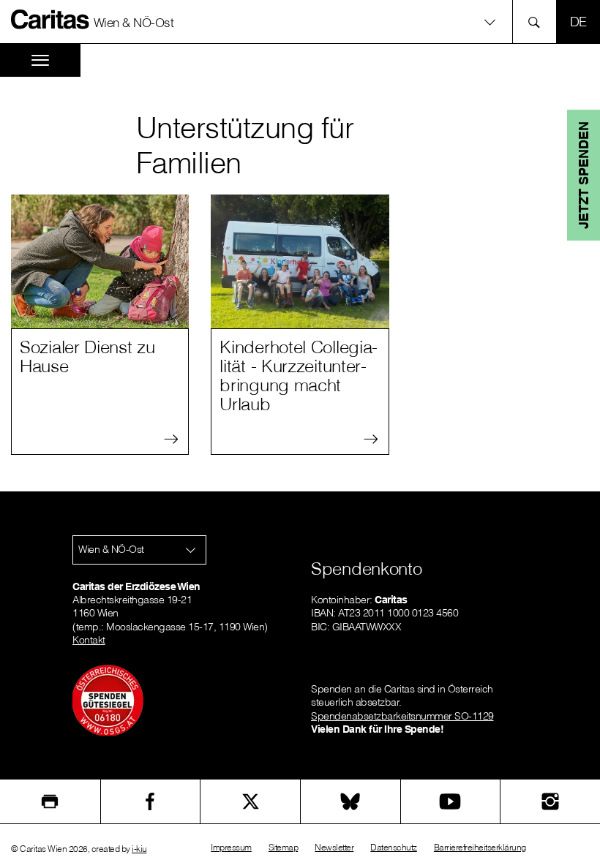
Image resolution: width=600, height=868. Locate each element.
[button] (300, 21)
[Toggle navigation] (40, 60)
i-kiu (139, 848)
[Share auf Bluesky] (350, 801)
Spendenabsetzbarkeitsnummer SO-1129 (402, 715)
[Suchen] (538, 21)
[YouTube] (450, 801)
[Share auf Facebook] (150, 801)
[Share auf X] (250, 801)
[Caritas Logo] (50, 19)
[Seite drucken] (50, 801)
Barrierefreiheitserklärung (480, 847)
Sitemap (284, 847)
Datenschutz (393, 847)
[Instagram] (550, 801)
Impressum (231, 847)
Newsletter (334, 847)
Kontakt (88, 639)
